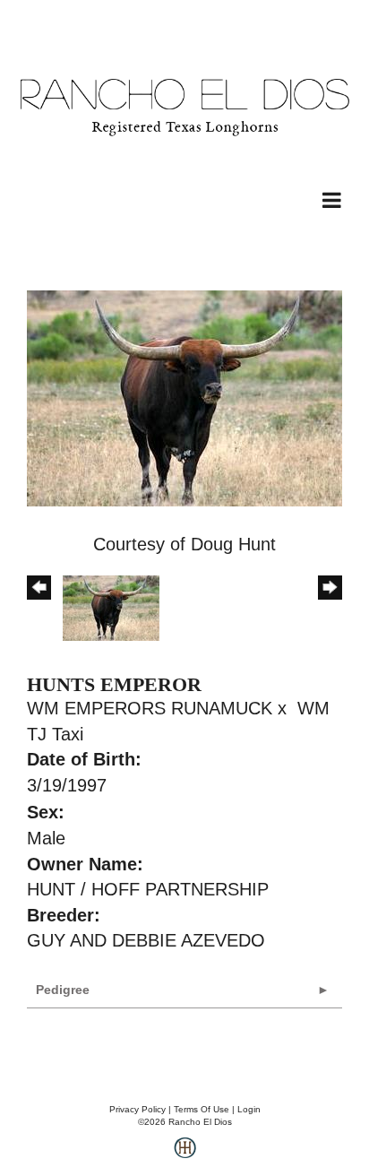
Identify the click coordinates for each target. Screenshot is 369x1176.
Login (249, 1109)
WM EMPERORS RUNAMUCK (149, 708)
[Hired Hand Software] (184, 1154)
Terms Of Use (201, 1109)
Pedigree (63, 989)
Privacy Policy (137, 1109)
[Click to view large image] (184, 397)
